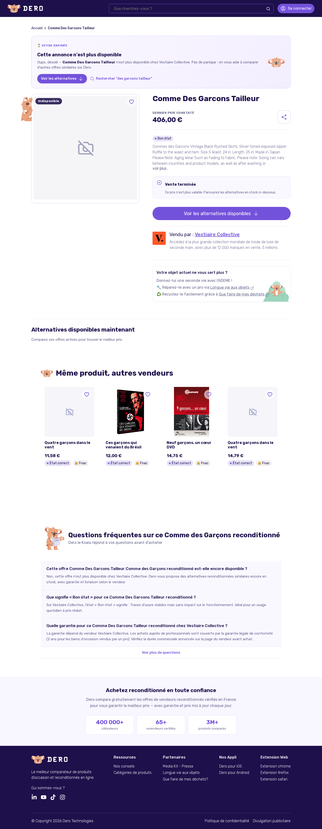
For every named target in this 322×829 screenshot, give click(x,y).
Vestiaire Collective (217, 234)
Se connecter (300, 8)
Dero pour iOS (230, 766)
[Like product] (131, 102)
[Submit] (268, 8)
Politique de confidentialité (227, 821)
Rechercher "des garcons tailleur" (124, 79)
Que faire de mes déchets (241, 294)
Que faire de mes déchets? (185, 779)
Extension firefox (274, 773)
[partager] (284, 117)
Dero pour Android (234, 773)
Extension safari (273, 779)
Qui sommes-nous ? (48, 788)
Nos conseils (124, 766)
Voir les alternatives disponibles (217, 213)
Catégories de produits (133, 773)
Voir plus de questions (161, 652)
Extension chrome (275, 766)
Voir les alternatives (59, 78)
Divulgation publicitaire (272, 821)
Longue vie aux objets (229, 287)
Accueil (36, 28)
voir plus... (161, 168)
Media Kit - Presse (178, 766)
